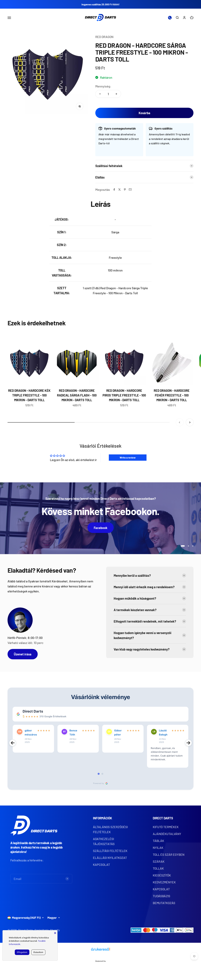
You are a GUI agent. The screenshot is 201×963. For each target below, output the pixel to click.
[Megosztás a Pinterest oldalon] (125, 189)
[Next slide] (188, 742)
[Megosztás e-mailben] (130, 189)
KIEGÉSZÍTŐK (162, 875)
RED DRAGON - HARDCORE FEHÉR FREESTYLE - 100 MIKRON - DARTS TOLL (172, 395)
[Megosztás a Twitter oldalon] (119, 189)
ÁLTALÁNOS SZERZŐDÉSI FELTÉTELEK (110, 829)
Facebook (100, 528)
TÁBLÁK (158, 841)
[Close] (55, 932)
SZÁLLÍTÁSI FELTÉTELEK (110, 851)
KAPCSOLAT (101, 864)
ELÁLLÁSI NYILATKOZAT (110, 858)
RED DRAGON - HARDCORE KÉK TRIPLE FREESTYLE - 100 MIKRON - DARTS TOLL (29, 395)
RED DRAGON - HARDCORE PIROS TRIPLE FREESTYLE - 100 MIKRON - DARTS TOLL (124, 395)
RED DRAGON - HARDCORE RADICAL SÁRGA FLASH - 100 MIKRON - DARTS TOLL (77, 395)
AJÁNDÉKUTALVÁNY (167, 834)
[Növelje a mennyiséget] (116, 94)
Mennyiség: (103, 86)
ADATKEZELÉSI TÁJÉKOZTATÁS (104, 841)
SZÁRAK (158, 861)
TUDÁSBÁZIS (161, 896)
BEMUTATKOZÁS (164, 903)
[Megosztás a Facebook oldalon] (114, 189)
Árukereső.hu (100, 961)
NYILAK (158, 847)
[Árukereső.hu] (100, 950)
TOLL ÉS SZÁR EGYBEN (168, 854)
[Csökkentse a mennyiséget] (100, 94)
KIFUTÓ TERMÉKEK (166, 827)
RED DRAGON (104, 37)
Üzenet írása (22, 654)
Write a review (128, 457)
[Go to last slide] (12, 742)
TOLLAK (158, 868)
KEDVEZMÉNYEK (164, 882)
